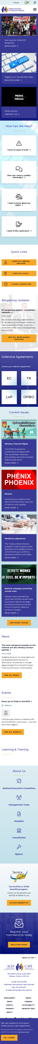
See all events (12, 732)
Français (16, 2)
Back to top (28, 958)
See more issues (19, 623)
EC (9, 378)
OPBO (28, 397)
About (10, 1012)
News (9, 1002)
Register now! (19, 945)
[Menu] (34, 9)
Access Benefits (19, 903)
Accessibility (28, 1005)
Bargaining (9, 998)
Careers (28, 1002)
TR (28, 378)
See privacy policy (23, 1032)
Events (9, 1005)
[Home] (19, 966)
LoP (9, 397)
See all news (11, 675)
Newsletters (28, 1009)
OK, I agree (9, 1038)
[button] (34, 2)
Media (28, 998)
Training (9, 1009)
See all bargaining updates (19, 338)
